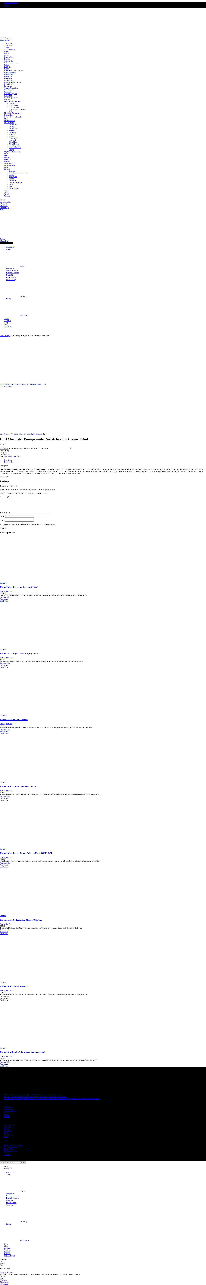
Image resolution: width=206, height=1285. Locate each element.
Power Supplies (14, 146)
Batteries (7, 53)
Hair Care (7, 92)
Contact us (7, 1131)
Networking (8, 115)
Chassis (6, 69)
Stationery (7, 169)
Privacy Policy (9, 1149)
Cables (6, 65)
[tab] (105, 460)
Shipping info (9, 1135)
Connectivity (8, 74)
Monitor (11, 136)
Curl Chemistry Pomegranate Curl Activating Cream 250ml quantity (26, 448)
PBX (6, 119)
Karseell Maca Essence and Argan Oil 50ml (19, 587)
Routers (7, 161)
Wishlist (7, 1117)
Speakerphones (9, 165)
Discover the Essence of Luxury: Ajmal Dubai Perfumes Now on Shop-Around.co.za (33, 1095)
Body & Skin (8, 57)
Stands (6, 167)
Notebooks (12, 181)
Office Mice (13, 142)
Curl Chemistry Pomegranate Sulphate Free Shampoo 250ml (20, 384)
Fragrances (8, 86)
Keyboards (12, 132)
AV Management (10, 49)
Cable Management (10, 63)
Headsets (12, 130)
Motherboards (13, 138)
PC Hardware (9, 123)
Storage (11, 150)
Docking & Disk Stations (12, 82)
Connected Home (10, 72)
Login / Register (9, 1256)
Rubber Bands (13, 188)
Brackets (7, 59)
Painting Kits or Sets (15, 182)
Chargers (7, 67)
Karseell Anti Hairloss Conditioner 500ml (18, 786)
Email (2, 520)
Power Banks (13, 105)
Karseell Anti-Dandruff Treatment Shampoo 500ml (22, 1052)
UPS (10, 111)
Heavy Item (8, 96)
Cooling (11, 126)
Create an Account (6, 1272)
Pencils (11, 184)
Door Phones (8, 84)
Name (2, 516)
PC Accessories (9, 121)
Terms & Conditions (11, 1147)
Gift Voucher (8, 90)
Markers (11, 179)
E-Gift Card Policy (10, 1151)
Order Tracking (9, 1125)
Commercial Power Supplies (14, 71)
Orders (6, 1129)
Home (2, 336)
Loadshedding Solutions (12, 101)
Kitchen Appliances (11, 98)
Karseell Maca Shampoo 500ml (14, 720)
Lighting (7, 99)
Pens (10, 186)
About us (7, 1155)
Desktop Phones (9, 80)
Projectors (7, 159)
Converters (8, 78)
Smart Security (9, 163)
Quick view (4, 601)
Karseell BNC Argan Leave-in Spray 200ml (19, 653)
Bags (6, 51)
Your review (5, 513)
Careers (6, 1153)
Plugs (6, 153)
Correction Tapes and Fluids (18, 173)
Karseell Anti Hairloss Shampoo (14, 986)
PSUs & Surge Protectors (17, 109)
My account (8, 1127)
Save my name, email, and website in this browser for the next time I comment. (29, 524)
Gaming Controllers (11, 88)
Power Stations (14, 107)
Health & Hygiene (10, 94)
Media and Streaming (11, 113)
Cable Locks (8, 61)
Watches (7, 196)
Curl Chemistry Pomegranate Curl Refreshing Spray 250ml (20, 434)
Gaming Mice (13, 128)
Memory (11, 134)
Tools (6, 192)
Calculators (12, 171)
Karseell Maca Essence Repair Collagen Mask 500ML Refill (26, 853)
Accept (2, 1276)
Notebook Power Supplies (13, 117)
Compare (7, 1254)
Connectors (8, 76)
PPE (5, 155)
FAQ (6, 1137)
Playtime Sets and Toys (12, 152)
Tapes (6, 190)
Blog (6, 1133)
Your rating (4, 497)
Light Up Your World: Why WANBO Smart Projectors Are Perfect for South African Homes (35, 1097)
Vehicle (6, 194)
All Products (8, 1107)
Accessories (8, 43)
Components (13, 125)
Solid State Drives (15, 148)
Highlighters (13, 177)
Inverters (11, 103)
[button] (4, 599)
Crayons (11, 175)
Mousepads (12, 140)
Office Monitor (14, 144)
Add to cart (4, 450)
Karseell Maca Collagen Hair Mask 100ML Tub (21, 920)
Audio (6, 47)
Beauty (6, 55)
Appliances (8, 45)
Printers (6, 157)
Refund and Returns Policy (13, 1145)
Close (2, 1261)
